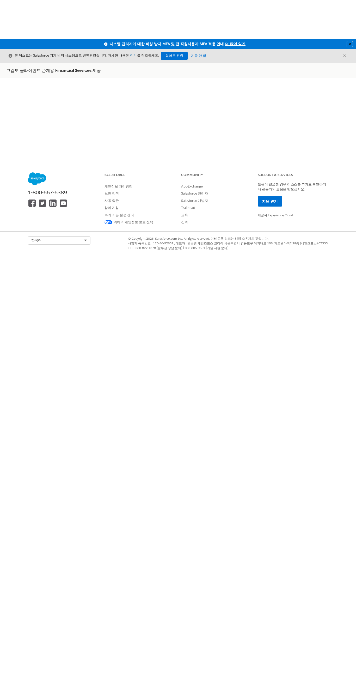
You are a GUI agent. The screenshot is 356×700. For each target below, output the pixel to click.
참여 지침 (112, 208)
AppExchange (192, 186)
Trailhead (188, 208)
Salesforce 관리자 (194, 193)
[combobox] (59, 240)
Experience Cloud (280, 215)
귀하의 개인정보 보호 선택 (133, 222)
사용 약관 (112, 200)
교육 (184, 215)
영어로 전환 (174, 55)
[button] (59, 240)
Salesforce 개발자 (194, 200)
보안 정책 (112, 193)
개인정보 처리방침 (118, 186)
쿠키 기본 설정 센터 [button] (119, 215)
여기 (133, 55)
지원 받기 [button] (270, 201)
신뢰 (184, 222)
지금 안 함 (198, 55)
